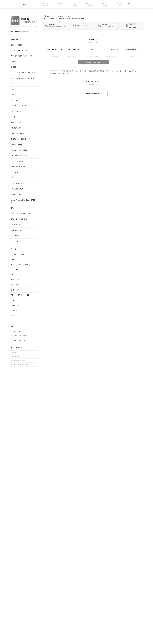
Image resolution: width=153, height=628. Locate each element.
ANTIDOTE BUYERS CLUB (54, 49)
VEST (13, 259)
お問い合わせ (15, 356)
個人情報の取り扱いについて (19, 364)
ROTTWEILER (16, 100)
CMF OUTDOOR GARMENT (93, 56)
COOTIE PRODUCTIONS (113, 56)
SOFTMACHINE (17, 161)
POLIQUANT (16, 128)
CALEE (93, 49)
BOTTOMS (15, 285)
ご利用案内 (14, 352)
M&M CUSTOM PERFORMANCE (23, 78)
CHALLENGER (54, 56)
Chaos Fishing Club (74, 56)
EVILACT (14, 172)
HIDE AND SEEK (17, 111)
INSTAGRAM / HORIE (20, 340)
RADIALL (14, 61)
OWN (13, 208)
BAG (12, 300)
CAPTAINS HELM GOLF (133, 49)
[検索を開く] (134, 4)
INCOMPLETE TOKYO (19, 156)
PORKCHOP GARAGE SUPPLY (23, 73)
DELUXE (14, 95)
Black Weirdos (16, 183)
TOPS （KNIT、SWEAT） (21, 265)
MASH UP (15, 236)
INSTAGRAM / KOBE (20, 331)
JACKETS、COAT (18, 254)
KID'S (13, 315)
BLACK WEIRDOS (73, 49)
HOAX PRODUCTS (18, 189)
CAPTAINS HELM (113, 49)
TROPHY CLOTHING (19, 219)
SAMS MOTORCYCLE (19, 167)
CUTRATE (132, 56)
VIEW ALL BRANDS (93, 62)
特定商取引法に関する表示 (19, 360)
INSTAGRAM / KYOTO (20, 336)
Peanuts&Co (16, 122)
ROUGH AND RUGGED (20, 106)
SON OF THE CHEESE (19, 150)
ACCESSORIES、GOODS (21, 295)
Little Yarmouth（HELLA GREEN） (23, 201)
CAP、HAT (15, 290)
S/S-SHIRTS (16, 275)
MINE (13, 117)
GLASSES (15, 305)
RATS (13, 89)
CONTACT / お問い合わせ (93, 93)
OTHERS (14, 241)
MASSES (14, 84)
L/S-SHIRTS (16, 270)
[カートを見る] (129, 4)
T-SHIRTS (15, 280)
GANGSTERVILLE (18, 230)
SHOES (14, 310)
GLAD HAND (16, 224)
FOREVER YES (16, 194)
